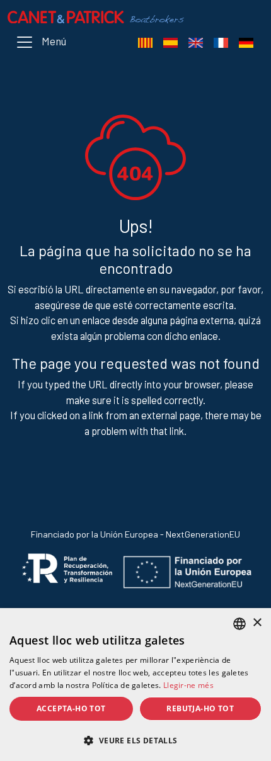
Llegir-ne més (188, 685)
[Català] (145, 42)
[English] (195, 42)
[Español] (170, 42)
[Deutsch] (245, 42)
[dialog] (135, 684)
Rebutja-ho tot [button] (200, 708)
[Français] (220, 42)
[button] (135, 740)
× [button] (257, 623)
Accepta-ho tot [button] (71, 708)
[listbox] (239, 623)
